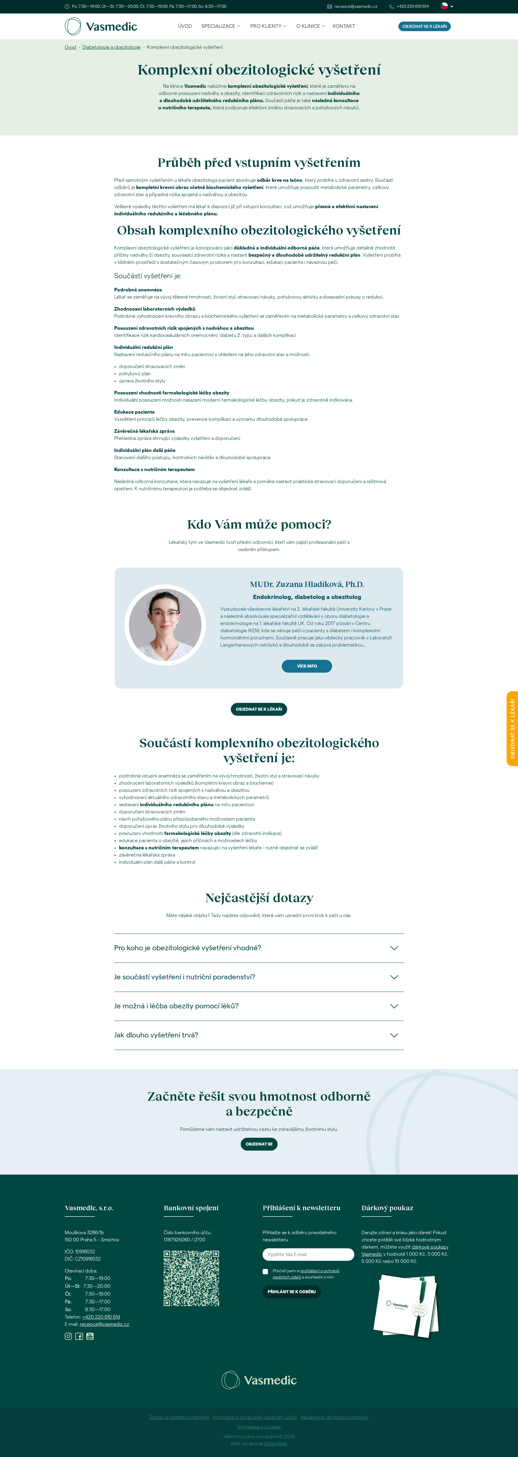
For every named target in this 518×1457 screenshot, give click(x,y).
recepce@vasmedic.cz (356, 6)
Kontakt (344, 26)
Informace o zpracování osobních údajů (255, 1417)
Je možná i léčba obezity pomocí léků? (176, 1006)
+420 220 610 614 (413, 6)
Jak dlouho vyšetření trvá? (156, 1035)
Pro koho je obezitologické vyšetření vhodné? (187, 948)
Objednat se (259, 1144)
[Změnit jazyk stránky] (447, 6)
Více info (307, 666)
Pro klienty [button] (265, 26)
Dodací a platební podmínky (179, 1417)
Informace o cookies (259, 1427)
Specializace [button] (218, 26)
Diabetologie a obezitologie (111, 47)
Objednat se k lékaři (424, 27)
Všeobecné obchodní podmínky (334, 1417)
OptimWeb (275, 1443)
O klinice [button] (308, 26)
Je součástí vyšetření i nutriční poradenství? (184, 977)
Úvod (185, 26)
